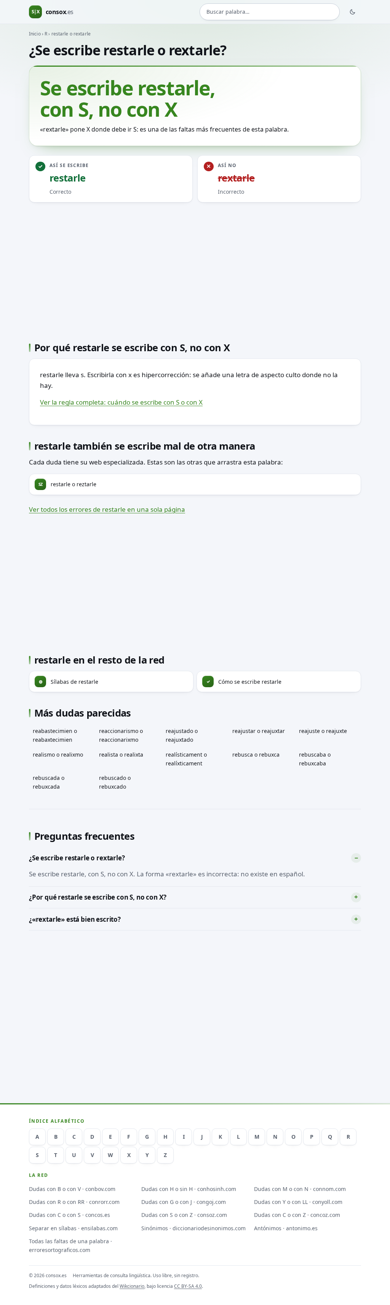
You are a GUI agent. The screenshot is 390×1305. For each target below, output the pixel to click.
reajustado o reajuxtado (182, 735)
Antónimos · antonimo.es (286, 1228)
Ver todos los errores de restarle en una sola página (107, 509)
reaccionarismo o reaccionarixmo (121, 735)
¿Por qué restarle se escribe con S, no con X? (97, 897)
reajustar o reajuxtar (258, 730)
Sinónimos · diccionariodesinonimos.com (193, 1228)
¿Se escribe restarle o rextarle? (77, 857)
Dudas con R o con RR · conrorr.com (74, 1201)
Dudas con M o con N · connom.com (300, 1188)
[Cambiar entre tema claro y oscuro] (352, 11)
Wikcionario (132, 1286)
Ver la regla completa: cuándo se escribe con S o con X (121, 402)
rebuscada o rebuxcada (48, 782)
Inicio (35, 34)
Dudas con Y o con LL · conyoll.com (298, 1201)
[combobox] (270, 11)
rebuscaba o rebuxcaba (315, 759)
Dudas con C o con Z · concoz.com (297, 1214)
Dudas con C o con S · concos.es (69, 1214)
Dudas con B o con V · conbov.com (72, 1188)
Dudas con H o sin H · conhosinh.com (188, 1188)
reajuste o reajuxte (323, 730)
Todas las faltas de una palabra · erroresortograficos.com (70, 1246)
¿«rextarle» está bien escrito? (75, 919)
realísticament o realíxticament (186, 759)
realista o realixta (121, 754)
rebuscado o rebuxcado (115, 782)
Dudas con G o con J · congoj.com (183, 1201)
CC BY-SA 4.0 (188, 1286)
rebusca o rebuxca (256, 754)
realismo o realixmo (58, 754)
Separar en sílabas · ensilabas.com (73, 1228)
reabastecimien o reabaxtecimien (55, 735)
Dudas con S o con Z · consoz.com (184, 1214)
